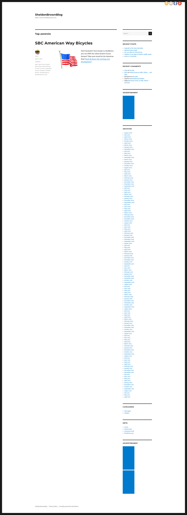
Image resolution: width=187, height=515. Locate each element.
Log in (126, 427)
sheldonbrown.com (41, 74)
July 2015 (127, 311)
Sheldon (42, 70)
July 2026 (127, 135)
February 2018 (128, 254)
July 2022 (127, 170)
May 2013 (127, 362)
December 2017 (129, 258)
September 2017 (129, 264)
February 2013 (128, 366)
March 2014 (128, 344)
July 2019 (127, 225)
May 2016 (127, 290)
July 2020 (127, 204)
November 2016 (129, 278)
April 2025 (127, 143)
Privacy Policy (53, 506)
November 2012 (129, 372)
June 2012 (127, 376)
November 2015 (129, 303)
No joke (132, 70)
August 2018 (128, 243)
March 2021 (128, 194)
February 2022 (128, 178)
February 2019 (128, 233)
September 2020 (129, 202)
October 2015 (128, 305)
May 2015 (127, 315)
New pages (127, 411)
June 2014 (127, 337)
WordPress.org (129, 433)
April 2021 (127, 192)
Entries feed (128, 429)
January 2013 (128, 368)
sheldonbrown (44, 72)
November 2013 (129, 350)
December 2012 (129, 370)
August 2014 (128, 333)
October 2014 (128, 329)
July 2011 (127, 393)
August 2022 (128, 168)
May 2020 (127, 208)
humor (37, 68)
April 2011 (127, 397)
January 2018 (128, 256)
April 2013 (127, 364)
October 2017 (128, 262)
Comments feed (129, 431)
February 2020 (128, 215)
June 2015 (127, 313)
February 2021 (128, 196)
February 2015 (128, 321)
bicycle (47, 64)
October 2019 (128, 221)
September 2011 (129, 389)
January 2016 (128, 299)
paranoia (49, 68)
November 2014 (129, 327)
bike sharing (46, 66)
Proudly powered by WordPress (69, 506)
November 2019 (129, 219)
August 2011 (128, 391)
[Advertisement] (129, 107)
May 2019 (127, 229)
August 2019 (128, 223)
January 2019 (128, 235)
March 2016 (128, 294)
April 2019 (127, 231)
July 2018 (127, 245)
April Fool (42, 64)
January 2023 (128, 161)
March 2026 (128, 139)
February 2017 (128, 272)
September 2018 (129, 241)
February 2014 (128, 346)
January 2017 (128, 274)
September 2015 (129, 307)
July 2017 (127, 266)
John (36, 56)
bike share (38, 66)
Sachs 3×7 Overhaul (130, 56)
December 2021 (129, 182)
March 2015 (128, 319)
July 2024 (127, 151)
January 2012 (128, 382)
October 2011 (128, 387)
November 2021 (129, 184)
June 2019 (127, 227)
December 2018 (129, 237)
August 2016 (128, 284)
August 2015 (128, 309)
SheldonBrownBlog (49, 14)
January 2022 (128, 180)
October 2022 (128, 166)
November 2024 (129, 149)
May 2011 (127, 395)
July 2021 (127, 188)
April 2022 (127, 174)
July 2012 (127, 374)
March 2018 (128, 251)
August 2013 (128, 356)
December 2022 (129, 163)
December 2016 (129, 276)
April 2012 (127, 380)
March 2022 (128, 176)
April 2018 (127, 249)
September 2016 (129, 282)
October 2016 (128, 280)
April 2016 (127, 292)
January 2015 (128, 323)
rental (37, 70)
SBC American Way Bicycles (63, 43)
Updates (37, 61)
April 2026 (127, 137)
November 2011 (129, 385)
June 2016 (127, 288)
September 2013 (129, 354)
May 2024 (127, 153)
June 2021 (127, 190)
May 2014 (127, 340)
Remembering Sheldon (137, 78)
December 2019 (129, 217)
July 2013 (127, 358)
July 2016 (127, 286)
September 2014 (129, 331)
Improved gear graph (130, 50)
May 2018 (127, 247)
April (36, 64)
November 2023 (129, 157)
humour (42, 68)
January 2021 (128, 198)
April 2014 (127, 342)
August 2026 (128, 133)
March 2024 (128, 155)
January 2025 (128, 147)
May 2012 (127, 378)
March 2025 (128, 145)
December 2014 (129, 325)
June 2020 (127, 206)
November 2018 (129, 239)
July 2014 (127, 335)
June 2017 (127, 268)
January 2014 (128, 348)
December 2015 (129, 301)
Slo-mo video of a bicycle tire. (133, 52)
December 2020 (129, 200)
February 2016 (128, 297)
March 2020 (128, 213)
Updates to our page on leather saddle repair (137, 54)
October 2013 (128, 352)
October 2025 (128, 141)
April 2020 (127, 211)
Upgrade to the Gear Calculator (133, 48)
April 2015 (127, 317)
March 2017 (128, 270)
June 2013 (127, 360)
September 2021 (129, 186)
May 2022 (127, 172)
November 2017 (129, 260)
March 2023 (128, 159)
